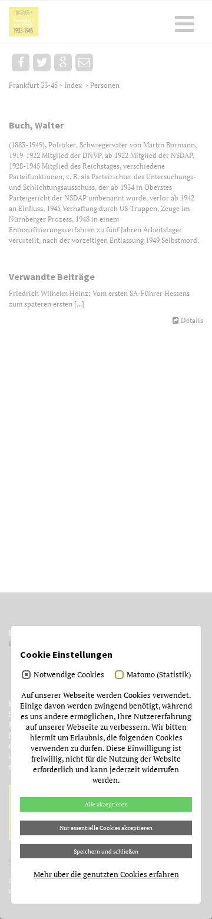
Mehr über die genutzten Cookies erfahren (106, 874)
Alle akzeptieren (106, 804)
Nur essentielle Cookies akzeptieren (106, 828)
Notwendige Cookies (69, 674)
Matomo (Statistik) (159, 674)
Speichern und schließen (106, 851)
